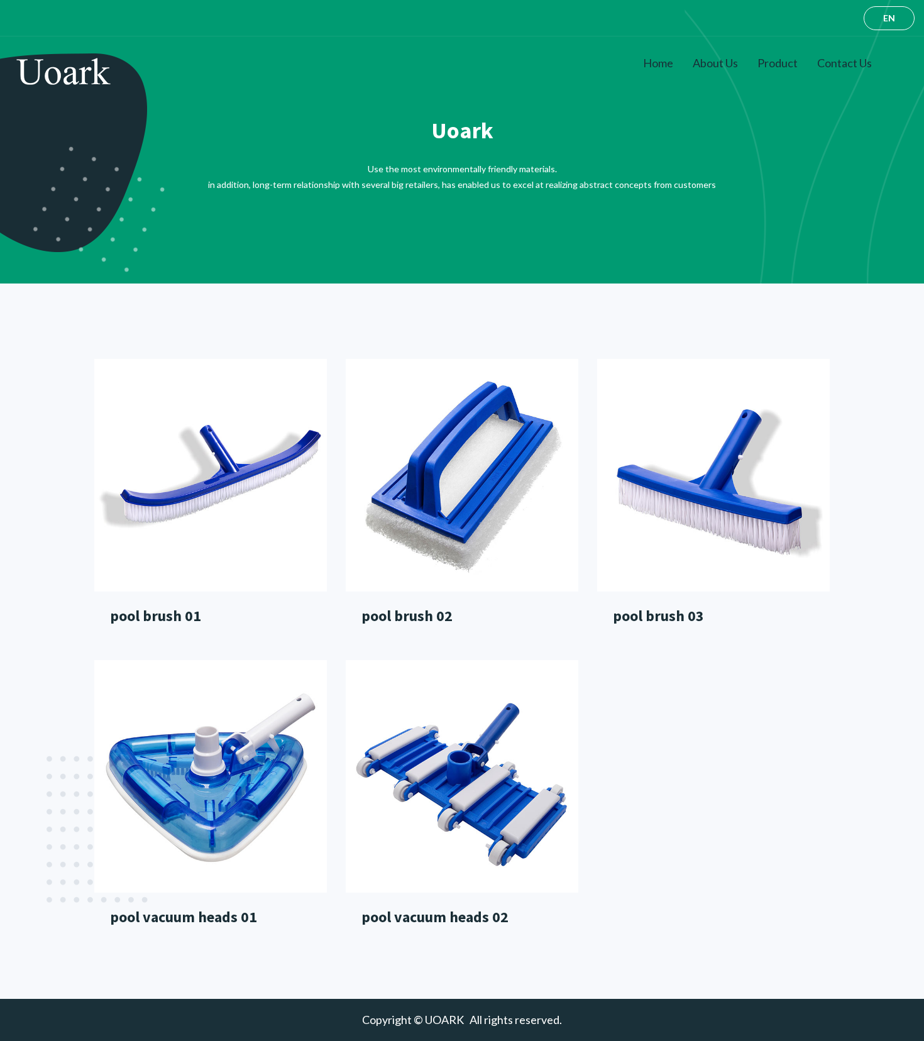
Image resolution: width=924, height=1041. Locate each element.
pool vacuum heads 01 (183, 917)
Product (777, 63)
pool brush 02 (407, 615)
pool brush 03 (658, 615)
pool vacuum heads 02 (435, 917)
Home (658, 63)
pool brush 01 (155, 615)
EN (889, 18)
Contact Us (844, 63)
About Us (715, 63)
